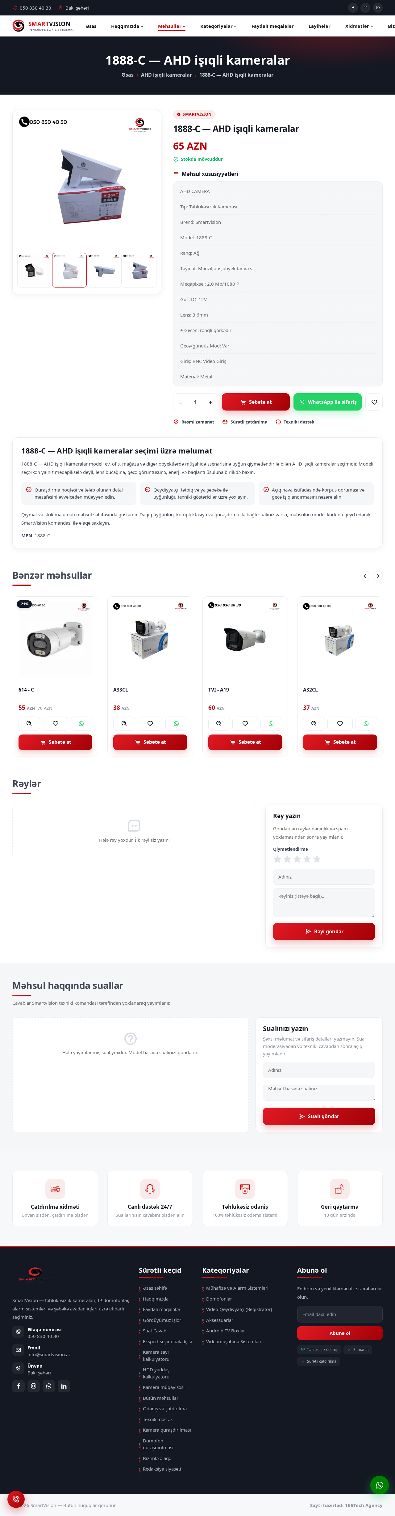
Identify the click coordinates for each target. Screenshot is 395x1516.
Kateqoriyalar (217, 26)
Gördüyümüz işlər (162, 1320)
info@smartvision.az (49, 1354)
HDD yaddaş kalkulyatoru (156, 1373)
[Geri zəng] (16, 1499)
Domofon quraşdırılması (158, 1444)
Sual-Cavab (154, 1330)
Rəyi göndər (328, 931)
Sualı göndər (323, 1116)
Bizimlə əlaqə (157, 1458)
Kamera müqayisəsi (164, 1387)
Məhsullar (170, 26)
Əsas (90, 26)
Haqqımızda (125, 26)
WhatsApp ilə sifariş (332, 401)
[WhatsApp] (378, 8)
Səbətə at (260, 401)
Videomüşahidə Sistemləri (233, 1341)
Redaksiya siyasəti (162, 1469)
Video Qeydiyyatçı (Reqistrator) (239, 1309)
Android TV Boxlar (225, 1330)
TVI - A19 (123, 690)
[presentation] (365, 576)
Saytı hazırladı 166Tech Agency (346, 1505)
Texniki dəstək (158, 1419)
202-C (309, 690)
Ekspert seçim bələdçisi (167, 1341)
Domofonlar (219, 1299)
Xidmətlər (357, 26)
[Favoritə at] (374, 402)
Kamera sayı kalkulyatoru (156, 1355)
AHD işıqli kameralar (166, 74)
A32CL (215, 690)
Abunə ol (340, 1333)
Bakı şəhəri (77, 8)
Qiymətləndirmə (290, 849)
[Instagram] (365, 8)
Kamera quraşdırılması (167, 1430)
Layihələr (320, 26)
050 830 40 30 (35, 8)
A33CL (25, 690)
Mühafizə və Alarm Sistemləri (237, 1288)
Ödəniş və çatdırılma (165, 1408)
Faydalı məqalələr (273, 26)
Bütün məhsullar (160, 1398)
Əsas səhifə (155, 1288)
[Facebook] (353, 8)
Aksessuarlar (219, 1320)
